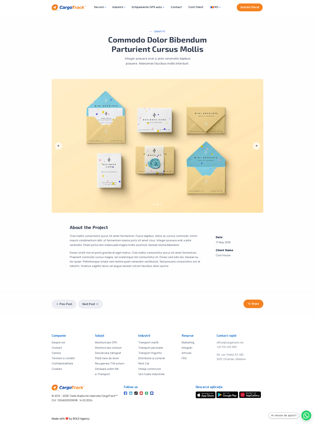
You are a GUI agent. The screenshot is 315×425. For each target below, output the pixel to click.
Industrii (117, 7)
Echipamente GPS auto (147, 7)
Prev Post (66, 304)
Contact (176, 7)
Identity (159, 31)
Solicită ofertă (249, 7)
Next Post (88, 304)
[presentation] (58, 146)
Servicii (99, 7)
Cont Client (195, 7)
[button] (154, 204)
